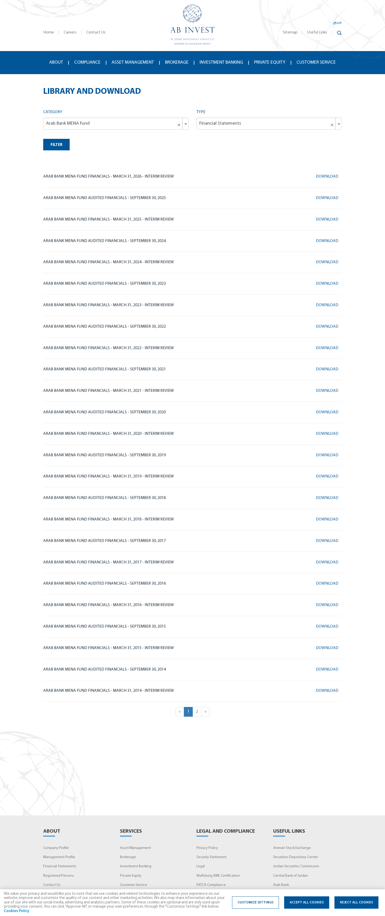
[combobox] (116, 124)
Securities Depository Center (295, 857)
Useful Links (317, 32)
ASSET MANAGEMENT (133, 63)
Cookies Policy (16, 911)
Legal (200, 866)
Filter (56, 145)
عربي (337, 22)
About (56, 63)
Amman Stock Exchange (292, 848)
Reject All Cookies (356, 902)
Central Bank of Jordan (290, 876)
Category (52, 112)
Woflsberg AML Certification (218, 876)
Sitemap (290, 32)
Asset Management (135, 848)
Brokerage (177, 63)
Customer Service (316, 63)
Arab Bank (281, 885)
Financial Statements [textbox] (266, 123)
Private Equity (269, 63)
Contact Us (96, 32)
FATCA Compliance (211, 885)
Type (200, 112)
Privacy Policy (207, 848)
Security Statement (211, 857)
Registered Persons (58, 876)
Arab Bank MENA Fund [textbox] (113, 123)
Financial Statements (59, 866)
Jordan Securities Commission (296, 866)
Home (48, 32)
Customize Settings (255, 902)
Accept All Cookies (307, 902)
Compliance (87, 63)
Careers (70, 32)
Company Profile (56, 848)
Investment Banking (221, 63)
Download (327, 176)
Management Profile (59, 857)
